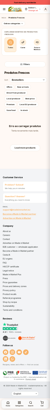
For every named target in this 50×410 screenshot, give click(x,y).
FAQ (5, 263)
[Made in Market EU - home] (15, 9)
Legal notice (8, 270)
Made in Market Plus (12, 274)
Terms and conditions (12, 310)
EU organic (8, 258)
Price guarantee (10, 282)
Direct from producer (16, 93)
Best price (30, 99)
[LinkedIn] (5, 359)
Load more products (25, 148)
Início (4, 18)
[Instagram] (12, 352)
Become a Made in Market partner (19, 214)
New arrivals (23, 87)
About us (7, 231)
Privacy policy (9, 290)
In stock (24, 110)
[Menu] (4, 9)
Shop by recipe (10, 302)
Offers (9, 87)
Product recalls (9, 294)
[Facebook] (5, 352)
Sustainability (8, 306)
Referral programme (12, 298)
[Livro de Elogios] (27, 338)
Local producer (13, 99)
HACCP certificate (11, 266)
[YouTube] (19, 352)
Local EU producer (28, 104)
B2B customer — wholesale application (20, 247)
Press (5, 278)
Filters (26, 64)
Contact (6, 239)
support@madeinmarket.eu (16, 210)
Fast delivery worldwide (25, 2)
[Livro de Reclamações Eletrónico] (9, 338)
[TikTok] (26, 352)
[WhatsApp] (12, 359)
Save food (11, 110)
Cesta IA (6, 255)
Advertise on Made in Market (17, 218)
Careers (6, 235)
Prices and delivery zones (15, 286)
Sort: (6, 80)
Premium (11, 104)
